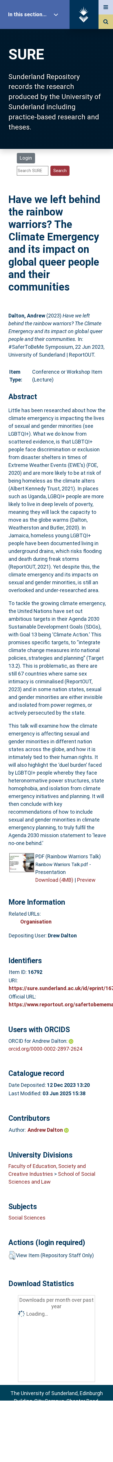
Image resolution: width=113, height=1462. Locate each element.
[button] (12, 1255)
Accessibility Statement (56, 1448)
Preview (86, 880)
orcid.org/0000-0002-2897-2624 (45, 1049)
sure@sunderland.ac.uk (64, 1417)
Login (26, 158)
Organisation (36, 922)
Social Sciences (26, 1218)
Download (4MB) (54, 880)
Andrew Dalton (46, 1130)
